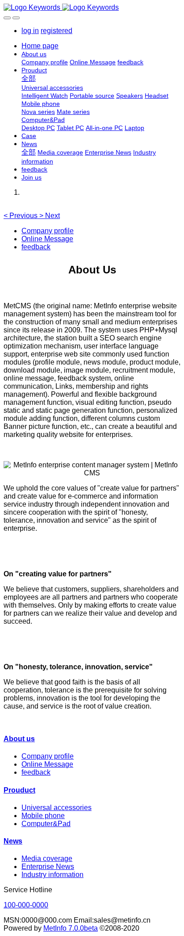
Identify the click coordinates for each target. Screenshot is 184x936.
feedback (35, 247)
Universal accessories (56, 807)
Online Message (47, 239)
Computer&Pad (46, 823)
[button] (21, 215)
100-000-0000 (26, 905)
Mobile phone (43, 815)
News (13, 841)
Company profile (47, 231)
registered (56, 30)
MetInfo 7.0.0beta (70, 928)
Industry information (52, 874)
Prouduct (19, 790)
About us (19, 739)
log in (30, 30)
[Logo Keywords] (92, 8)
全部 (28, 78)
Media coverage (46, 858)
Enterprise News (47, 866)
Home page (40, 46)
